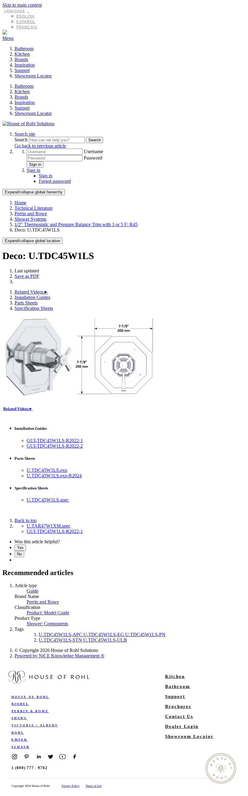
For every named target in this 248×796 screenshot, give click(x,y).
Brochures (178, 706)
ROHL (17, 732)
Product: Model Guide (48, 612)
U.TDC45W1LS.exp (47, 470)
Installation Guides (32, 297)
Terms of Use (94, 786)
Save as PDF (27, 276)
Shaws (19, 718)
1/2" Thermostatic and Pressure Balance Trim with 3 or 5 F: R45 (76, 224)
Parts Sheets (26, 302)
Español (25, 22)
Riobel (20, 704)
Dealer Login (181, 726)
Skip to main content (22, 5)
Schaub (20, 746)
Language (14, 11)
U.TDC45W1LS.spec (48, 499)
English (25, 16)
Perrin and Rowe (31, 213)
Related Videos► (31, 291)
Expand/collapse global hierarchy (34, 192)
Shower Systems (30, 219)
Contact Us (179, 716)
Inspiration (25, 64)
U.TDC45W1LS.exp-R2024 (54, 475)
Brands (21, 59)
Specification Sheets (34, 308)
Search (22, 139)
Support (22, 70)
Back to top (26, 520)
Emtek (19, 739)
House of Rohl (30, 697)
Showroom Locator (33, 75)
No (19, 554)
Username (93, 151)
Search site (25, 134)
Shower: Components (47, 623)
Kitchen (22, 54)
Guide (32, 591)
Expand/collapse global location (32, 240)
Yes (20, 547)
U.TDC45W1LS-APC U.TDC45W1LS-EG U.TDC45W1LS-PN (102, 634)
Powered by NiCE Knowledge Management (59, 655)
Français (26, 27)
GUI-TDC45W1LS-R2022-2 (55, 446)
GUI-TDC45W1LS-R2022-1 (55, 440)
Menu (8, 38)
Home (20, 202)
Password (93, 157)
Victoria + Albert (34, 725)
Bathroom (24, 48)
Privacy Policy (71, 786)
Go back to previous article (40, 145)
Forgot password (55, 181)
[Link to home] (28, 123)
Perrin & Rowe (30, 711)
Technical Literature (34, 208)
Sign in (35, 164)
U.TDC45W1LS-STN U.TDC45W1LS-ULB (83, 640)
